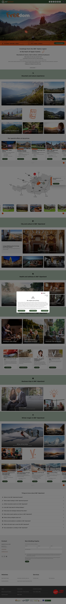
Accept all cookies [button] (45, 310)
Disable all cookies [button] (22, 310)
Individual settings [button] (33, 310)
